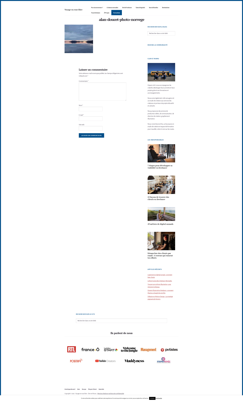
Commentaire (83, 81)
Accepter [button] (152, 398)
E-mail (81, 115)
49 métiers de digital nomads (160, 224)
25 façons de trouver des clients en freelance (158, 198)
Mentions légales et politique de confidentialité (110, 393)
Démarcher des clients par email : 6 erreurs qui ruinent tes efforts (160, 255)
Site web (81, 125)
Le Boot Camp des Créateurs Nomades (160, 281)
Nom (81, 105)
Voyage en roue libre (73, 9)
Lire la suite (159, 398)
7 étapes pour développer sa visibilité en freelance (160, 166)
